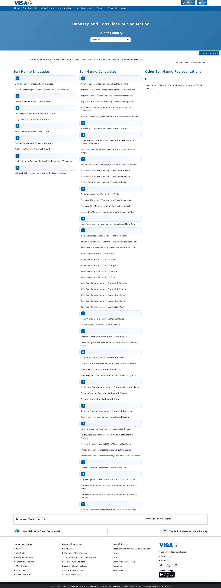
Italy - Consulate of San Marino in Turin (98, 277)
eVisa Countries (48, 8)
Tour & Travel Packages (74, 561)
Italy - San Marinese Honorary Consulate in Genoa (103, 295)
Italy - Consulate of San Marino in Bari (97, 253)
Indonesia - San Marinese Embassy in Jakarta (35, 113)
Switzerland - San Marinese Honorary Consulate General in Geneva (110, 455)
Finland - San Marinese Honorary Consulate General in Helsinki (109, 164)
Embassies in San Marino (209, 53)
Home (17, 8)
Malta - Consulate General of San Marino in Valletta (103, 357)
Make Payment (22, 566)
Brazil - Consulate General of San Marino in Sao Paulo (104, 128)
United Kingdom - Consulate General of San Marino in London (108, 479)
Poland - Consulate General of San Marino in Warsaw (104, 393)
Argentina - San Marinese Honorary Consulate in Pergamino (107, 101)
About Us (165, 560)
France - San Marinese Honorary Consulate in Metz (103, 182)
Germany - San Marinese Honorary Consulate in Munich (105, 206)
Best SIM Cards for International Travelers (132, 548)
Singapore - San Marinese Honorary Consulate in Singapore (107, 429)
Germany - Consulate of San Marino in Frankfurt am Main (106, 200)
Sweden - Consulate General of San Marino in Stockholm (106, 443)
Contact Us (113, 8)
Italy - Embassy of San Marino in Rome (32, 119)
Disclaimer (117, 566)
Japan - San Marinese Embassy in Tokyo (32, 131)
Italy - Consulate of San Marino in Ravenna (99, 271)
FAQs (115, 557)
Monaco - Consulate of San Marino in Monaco (101, 369)
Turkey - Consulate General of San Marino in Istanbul (104, 467)
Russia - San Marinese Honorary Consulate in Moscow (105, 417)
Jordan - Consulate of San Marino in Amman (100, 324)
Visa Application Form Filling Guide (80, 557)
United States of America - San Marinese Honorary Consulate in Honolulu (109, 496)
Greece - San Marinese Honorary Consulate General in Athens (108, 212)
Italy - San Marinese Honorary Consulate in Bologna (104, 283)
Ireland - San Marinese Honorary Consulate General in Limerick (109, 241)
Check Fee (20, 570)
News (123, 8)
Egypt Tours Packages (74, 570)
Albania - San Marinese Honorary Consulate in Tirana (104, 83)
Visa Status (21, 553)
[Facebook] (161, 565)
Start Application (30, 8)
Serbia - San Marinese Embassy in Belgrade (34, 143)
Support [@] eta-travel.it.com (174, 552)
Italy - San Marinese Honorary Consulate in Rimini (103, 301)
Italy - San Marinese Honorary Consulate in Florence (104, 289)
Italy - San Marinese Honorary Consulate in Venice (103, 307)
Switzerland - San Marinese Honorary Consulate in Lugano (107, 449)
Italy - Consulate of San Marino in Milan (98, 259)
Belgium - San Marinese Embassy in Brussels (34, 83)
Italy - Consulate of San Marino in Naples (99, 265)
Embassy (101, 8)
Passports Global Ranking (75, 553)
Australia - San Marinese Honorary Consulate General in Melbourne (106, 109)
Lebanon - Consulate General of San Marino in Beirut (104, 336)
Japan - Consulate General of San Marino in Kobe (102, 318)
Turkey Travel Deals (73, 574)
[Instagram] (176, 565)
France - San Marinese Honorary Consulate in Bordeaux (105, 170)
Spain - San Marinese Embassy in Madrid (33, 149)
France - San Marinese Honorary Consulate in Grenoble (105, 176)
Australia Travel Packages (75, 566)
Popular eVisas (65, 8)
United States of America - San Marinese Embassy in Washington (44, 161)
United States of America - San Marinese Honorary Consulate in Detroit (109, 487)
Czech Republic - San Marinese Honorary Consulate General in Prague (108, 151)
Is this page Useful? (25, 519)
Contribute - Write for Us (124, 561)
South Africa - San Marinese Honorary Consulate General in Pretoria (107, 436)
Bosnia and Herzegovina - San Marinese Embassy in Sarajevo (42, 89)
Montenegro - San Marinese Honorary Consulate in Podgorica (108, 375)
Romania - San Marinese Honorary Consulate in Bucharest (106, 411)
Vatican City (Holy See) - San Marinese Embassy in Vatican (40, 173)
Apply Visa (21, 548)
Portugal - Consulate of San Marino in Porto (100, 399)
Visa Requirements (85, 8)
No (45, 519)
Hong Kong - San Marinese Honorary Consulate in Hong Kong (108, 224)
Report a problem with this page (158, 519)
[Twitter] (168, 565)
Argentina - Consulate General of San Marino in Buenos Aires (108, 89)
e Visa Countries (23, 574)
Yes (38, 519)
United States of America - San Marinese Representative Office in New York (174, 87)
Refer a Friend (119, 570)
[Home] (23, 3)
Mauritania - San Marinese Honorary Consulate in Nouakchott (108, 363)
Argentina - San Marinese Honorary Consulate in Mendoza (107, 95)
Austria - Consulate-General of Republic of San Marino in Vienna (109, 116)
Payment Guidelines (25, 561)
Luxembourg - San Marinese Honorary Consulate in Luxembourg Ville (109, 344)
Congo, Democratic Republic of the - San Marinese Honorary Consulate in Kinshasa (107, 142)
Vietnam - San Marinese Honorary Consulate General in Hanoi (108, 509)
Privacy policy (159, 586)
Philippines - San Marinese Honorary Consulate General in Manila (110, 387)
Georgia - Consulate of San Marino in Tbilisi (100, 194)
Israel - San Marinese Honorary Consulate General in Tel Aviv (108, 247)
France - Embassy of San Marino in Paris (32, 101)
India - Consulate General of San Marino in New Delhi (104, 235)
